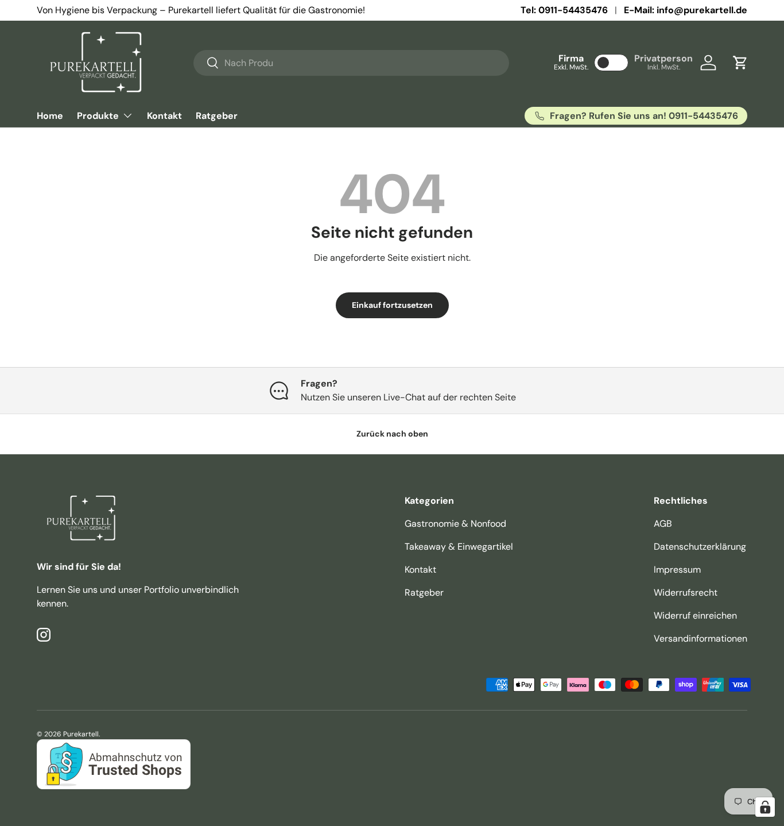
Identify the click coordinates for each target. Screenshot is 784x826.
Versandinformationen (700, 638)
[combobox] (351, 63)
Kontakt (164, 116)
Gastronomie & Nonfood (455, 524)
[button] (740, 62)
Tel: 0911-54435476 (564, 10)
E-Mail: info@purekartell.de (685, 10)
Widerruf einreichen (695, 615)
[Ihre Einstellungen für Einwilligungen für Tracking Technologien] (765, 807)
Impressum (677, 569)
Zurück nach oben (392, 434)
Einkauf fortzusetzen (392, 305)
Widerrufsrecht (685, 592)
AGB (663, 524)
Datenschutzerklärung (700, 547)
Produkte (98, 116)
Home (50, 116)
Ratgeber (217, 116)
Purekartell (81, 734)
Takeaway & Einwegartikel (459, 547)
